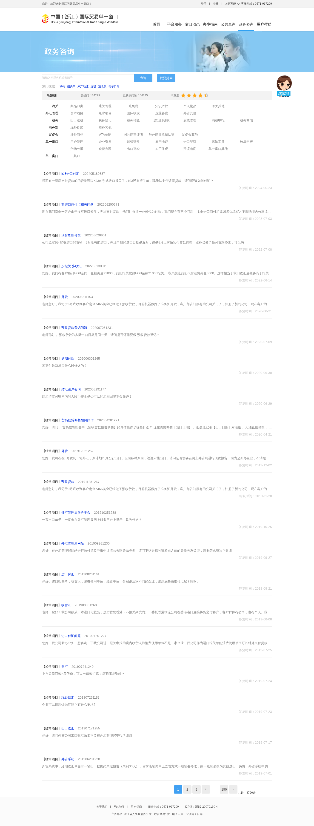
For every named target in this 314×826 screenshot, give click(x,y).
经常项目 (105, 113)
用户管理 (76, 141)
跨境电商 (189, 149)
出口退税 (76, 120)
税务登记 (105, 120)
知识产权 (161, 106)
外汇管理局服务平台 (75, 512)
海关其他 (218, 106)
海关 (55, 106)
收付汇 (66, 605)
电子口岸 (114, 86)
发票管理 (189, 120)
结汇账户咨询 (71, 389)
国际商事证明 (133, 134)
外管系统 (67, 759)
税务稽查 (133, 120)
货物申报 (76, 149)
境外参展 (76, 127)
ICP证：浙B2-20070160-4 (201, 806)
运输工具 (218, 141)
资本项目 (76, 113)
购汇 (64, 666)
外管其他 (189, 113)
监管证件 (133, 141)
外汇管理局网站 (72, 543)
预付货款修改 (71, 235)
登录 (203, 3)
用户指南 (136, 806)
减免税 (133, 106)
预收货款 (67, 482)
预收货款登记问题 (74, 328)
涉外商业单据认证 (161, 134)
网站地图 (119, 806)
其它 (77, 156)
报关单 (71, 86)
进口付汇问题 (71, 636)
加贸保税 (161, 149)
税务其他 (246, 120)
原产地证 (82, 86)
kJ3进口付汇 (70, 173)
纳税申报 (218, 120)
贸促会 (53, 134)
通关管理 (105, 106)
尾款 (64, 297)
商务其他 (105, 127)
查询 (143, 78)
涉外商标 (76, 134)
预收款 (102, 86)
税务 (55, 120)
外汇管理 (52, 113)
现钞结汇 (67, 697)
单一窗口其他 (218, 149)
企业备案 (161, 113)
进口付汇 (67, 574)
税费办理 (105, 149)
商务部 (53, 127)
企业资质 (105, 141)
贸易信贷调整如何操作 (77, 420)
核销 (62, 86)
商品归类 (76, 106)
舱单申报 (246, 141)
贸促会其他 (190, 134)
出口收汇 (67, 728)
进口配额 (189, 141)
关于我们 (101, 806)
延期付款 (67, 358)
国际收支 (133, 113)
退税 (93, 86)
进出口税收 (162, 120)
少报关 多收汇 (71, 266)
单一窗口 (52, 141)
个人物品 (189, 106)
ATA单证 (105, 134)
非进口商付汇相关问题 (77, 204)
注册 (215, 3)
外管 (64, 451)
